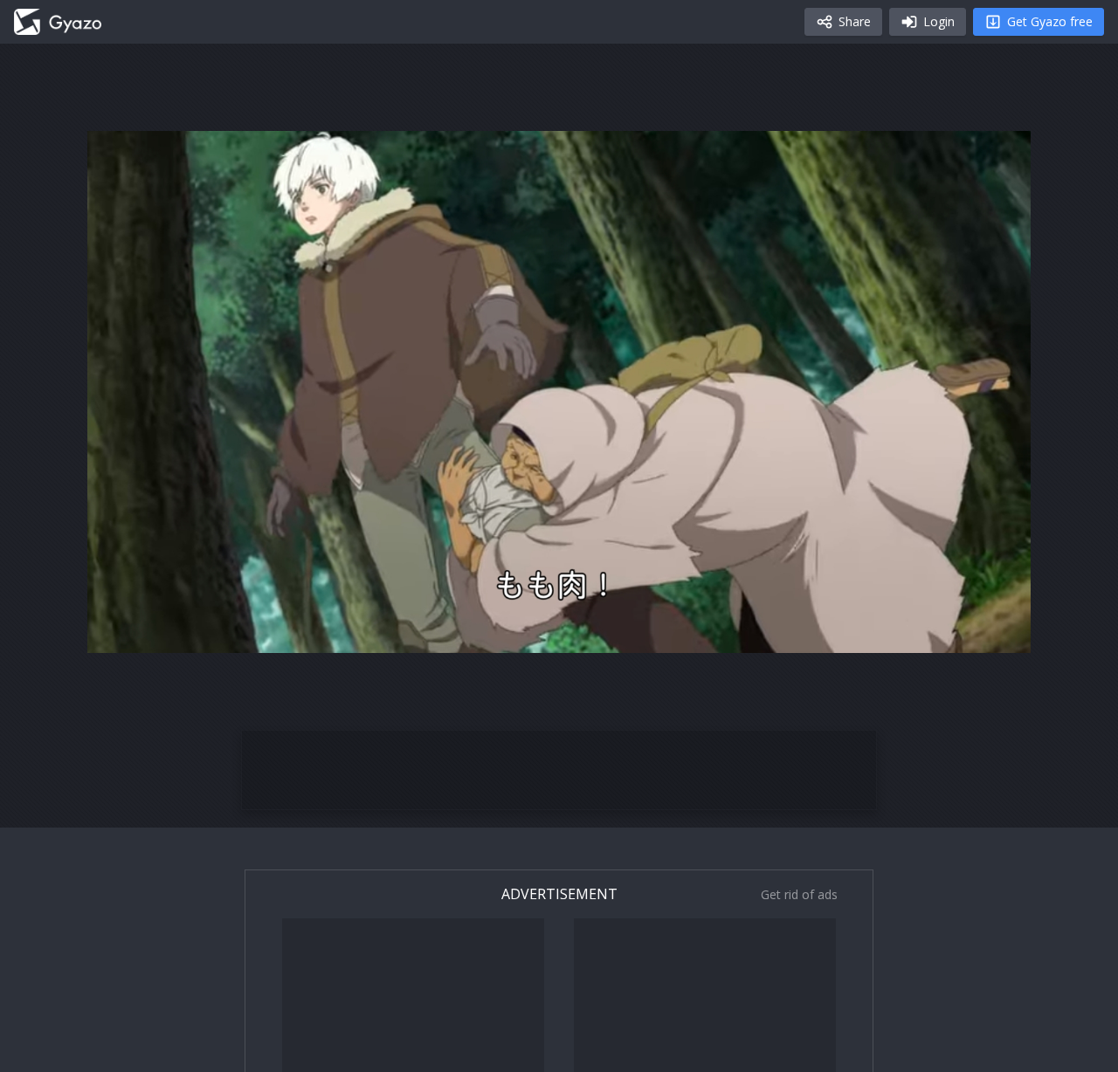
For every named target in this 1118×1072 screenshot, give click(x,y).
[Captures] (57, 22)
